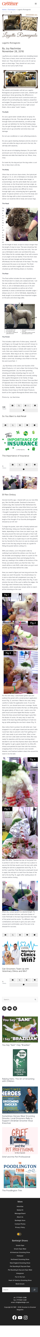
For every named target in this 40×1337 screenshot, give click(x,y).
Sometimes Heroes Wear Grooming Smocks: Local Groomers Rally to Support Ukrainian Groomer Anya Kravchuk (18, 1167)
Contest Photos (20, 1271)
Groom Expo (20, 1293)
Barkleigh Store (20, 1268)
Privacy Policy (20, 1275)
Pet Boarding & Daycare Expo (20, 1314)
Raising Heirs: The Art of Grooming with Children (18, 1127)
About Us (20, 1264)
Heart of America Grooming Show (20, 1328)
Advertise (20, 1254)
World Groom (20, 1331)
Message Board (20, 1261)
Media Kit (20, 1257)
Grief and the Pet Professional (16, 1204)
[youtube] (9, 1056)
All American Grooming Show (20, 1300)
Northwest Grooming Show (20, 1307)
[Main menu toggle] (36, 3)
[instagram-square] (15, 1056)
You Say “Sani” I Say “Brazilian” (16, 1092)
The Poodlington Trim (12, 1238)
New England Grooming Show (20, 1310)
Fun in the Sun (20, 1324)
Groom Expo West (20, 1296)
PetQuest (20, 1303)
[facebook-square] (4, 1056)
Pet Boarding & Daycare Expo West (20, 1317)
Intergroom (20, 1321)
